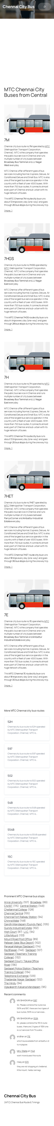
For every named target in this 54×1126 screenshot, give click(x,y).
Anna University (16, 902)
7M (6, 140)
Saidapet (33, 950)
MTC (47, 146)
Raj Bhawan (14, 950)
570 (27, 1061)
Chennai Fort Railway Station (23, 917)
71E (28, 1036)
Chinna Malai (15, 920)
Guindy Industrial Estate (21, 928)
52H (10, 722)
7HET (8, 496)
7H (6, 377)
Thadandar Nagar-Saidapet (23, 979)
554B (11, 829)
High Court (13, 932)
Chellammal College (19, 909)
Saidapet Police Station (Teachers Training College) (23, 970)
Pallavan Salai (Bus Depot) (22, 942)
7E (6, 615)
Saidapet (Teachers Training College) (20, 955)
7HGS (9, 258)
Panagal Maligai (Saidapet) (22, 946)
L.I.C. (29, 932)
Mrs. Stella (22, 1051)
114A (33, 1051)
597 (10, 748)
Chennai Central (17, 913)
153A (35, 1018)
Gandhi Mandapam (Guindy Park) (26, 924)
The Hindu (13, 983)
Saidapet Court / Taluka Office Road (21, 963)
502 (10, 776)
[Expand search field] (44, 7)
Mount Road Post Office (21, 939)
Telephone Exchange (20, 976)
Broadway (39, 902)
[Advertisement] (27, 55)
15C (10, 857)
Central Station (32, 906)
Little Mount (14, 935)
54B (10, 803)
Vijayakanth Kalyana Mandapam (25, 987)
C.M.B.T (11, 906)
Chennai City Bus (18, 6)
